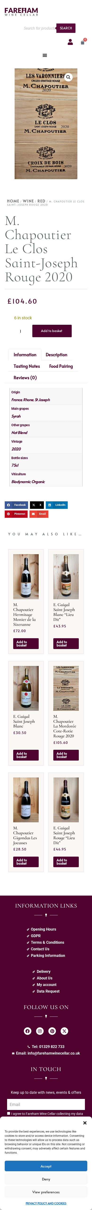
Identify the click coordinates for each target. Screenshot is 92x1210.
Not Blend (19, 432)
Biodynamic (20, 481)
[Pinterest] (52, 1031)
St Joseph (42, 399)
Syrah (16, 415)
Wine (28, 200)
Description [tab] (56, 354)
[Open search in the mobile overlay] (48, 28)
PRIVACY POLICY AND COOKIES (46, 1203)
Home (13, 200)
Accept (46, 1166)
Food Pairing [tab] (61, 366)
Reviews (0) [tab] (25, 377)
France (16, 399)
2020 (15, 448)
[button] (85, 1122)
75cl (14, 465)
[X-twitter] (64, 1031)
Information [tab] (25, 354)
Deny (46, 1178)
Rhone (28, 399)
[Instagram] (40, 1031)
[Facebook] (27, 1031)
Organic (38, 481)
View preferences (46, 1191)
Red (42, 200)
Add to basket (51, 331)
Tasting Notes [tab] (27, 366)
